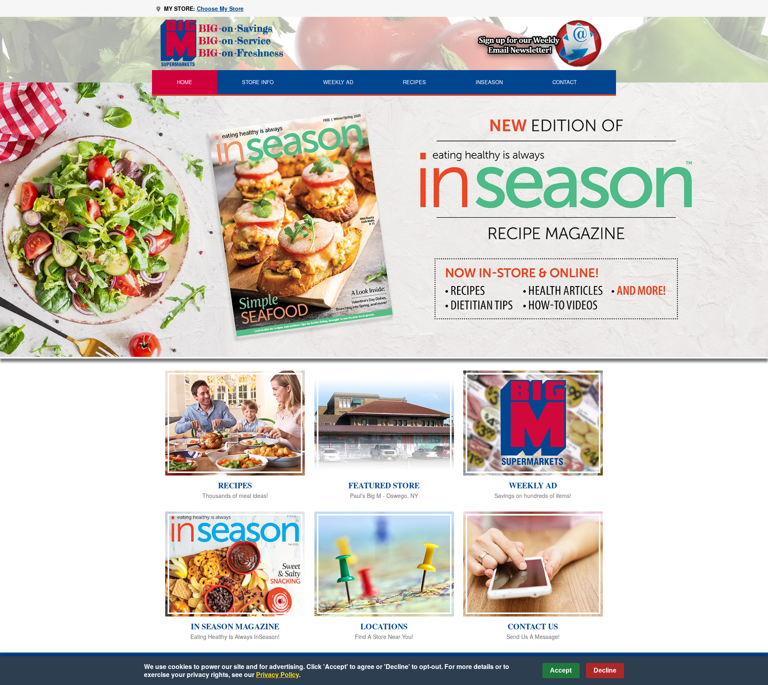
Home (184, 82)
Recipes (414, 82)
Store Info (258, 82)
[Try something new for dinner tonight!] (384, 220)
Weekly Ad (338, 82)
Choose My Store (220, 8)
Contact (564, 82)
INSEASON (489, 82)
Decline (605, 670)
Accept (561, 670)
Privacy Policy (277, 674)
